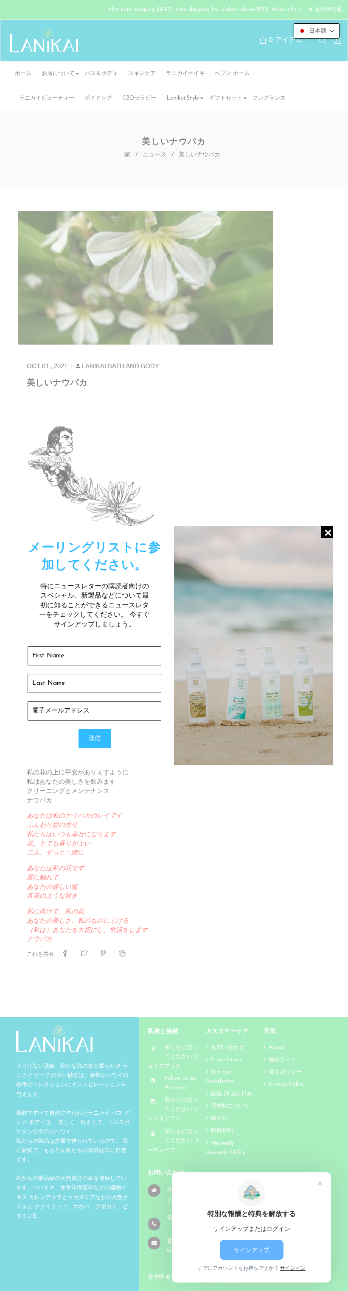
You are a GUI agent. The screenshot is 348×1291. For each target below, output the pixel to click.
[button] (316, 31)
